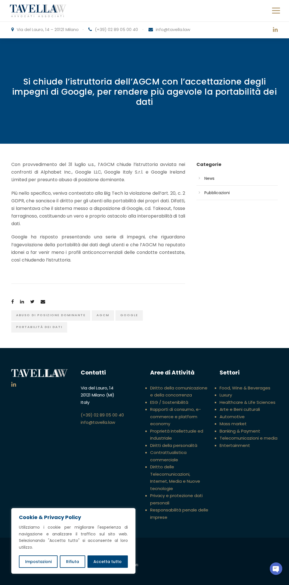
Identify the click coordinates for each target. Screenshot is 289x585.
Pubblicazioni (217, 193)
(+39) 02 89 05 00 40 (116, 29)
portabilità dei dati (39, 327)
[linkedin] (275, 30)
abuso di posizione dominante (51, 315)
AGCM (103, 315)
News (209, 178)
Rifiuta (72, 561)
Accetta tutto (107, 561)
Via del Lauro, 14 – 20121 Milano (48, 29)
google (129, 315)
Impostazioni (38, 561)
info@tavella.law (173, 29)
